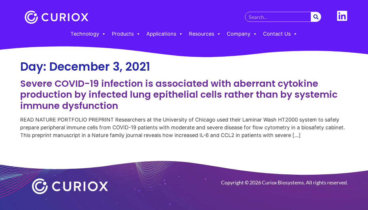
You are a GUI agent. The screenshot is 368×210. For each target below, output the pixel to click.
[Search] (316, 17)
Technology (84, 34)
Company (238, 34)
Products (123, 34)
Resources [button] (201, 34)
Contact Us (277, 34)
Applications (161, 34)
